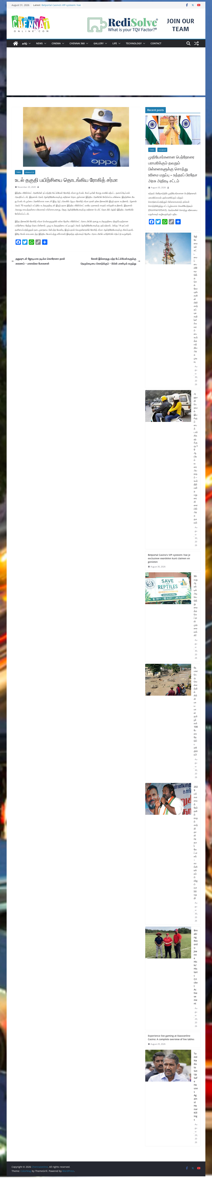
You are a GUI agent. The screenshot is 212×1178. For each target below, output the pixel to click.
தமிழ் (24, 43)
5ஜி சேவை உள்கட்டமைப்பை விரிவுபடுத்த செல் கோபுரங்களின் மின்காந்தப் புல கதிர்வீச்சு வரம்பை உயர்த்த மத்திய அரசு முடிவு (196, 299)
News (39, 43)
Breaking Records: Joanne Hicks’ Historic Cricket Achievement (196, 967)
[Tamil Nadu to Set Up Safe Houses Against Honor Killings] (168, 1098)
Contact (156, 43)
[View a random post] (196, 43)
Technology (134, 43)
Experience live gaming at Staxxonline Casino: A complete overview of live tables (171, 1037)
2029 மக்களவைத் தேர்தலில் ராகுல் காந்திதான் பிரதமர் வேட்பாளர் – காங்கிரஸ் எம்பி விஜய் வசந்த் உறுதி (196, 842)
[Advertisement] (106, 72)
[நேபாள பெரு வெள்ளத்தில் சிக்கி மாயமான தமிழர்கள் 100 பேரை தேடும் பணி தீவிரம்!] (168, 722)
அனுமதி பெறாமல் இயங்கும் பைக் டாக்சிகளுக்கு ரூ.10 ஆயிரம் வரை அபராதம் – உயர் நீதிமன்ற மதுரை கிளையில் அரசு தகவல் (58, 6)
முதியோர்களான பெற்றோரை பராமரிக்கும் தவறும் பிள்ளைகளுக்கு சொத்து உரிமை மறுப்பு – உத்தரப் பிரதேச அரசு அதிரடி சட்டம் (172, 168)
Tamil (18, 172)
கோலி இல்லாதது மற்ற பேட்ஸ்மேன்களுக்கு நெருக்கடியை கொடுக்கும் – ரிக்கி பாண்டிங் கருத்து (108, 261)
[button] (29, 43)
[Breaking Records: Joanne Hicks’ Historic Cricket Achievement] (168, 978)
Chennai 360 (77, 43)
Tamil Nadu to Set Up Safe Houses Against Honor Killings (196, 1086)
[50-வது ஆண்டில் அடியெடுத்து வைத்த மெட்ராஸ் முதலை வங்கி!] (168, 617)
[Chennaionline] (16, 43)
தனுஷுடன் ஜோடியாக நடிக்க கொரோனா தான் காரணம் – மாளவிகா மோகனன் (40, 261)
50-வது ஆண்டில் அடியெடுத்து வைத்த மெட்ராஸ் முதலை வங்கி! (196, 606)
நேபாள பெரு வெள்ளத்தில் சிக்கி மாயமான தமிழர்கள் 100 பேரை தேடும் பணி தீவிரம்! (196, 711)
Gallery (99, 43)
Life (114, 43)
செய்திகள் (162, 150)
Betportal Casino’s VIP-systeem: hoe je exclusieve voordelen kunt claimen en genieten (169, 558)
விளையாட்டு (29, 172)
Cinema (56, 43)
